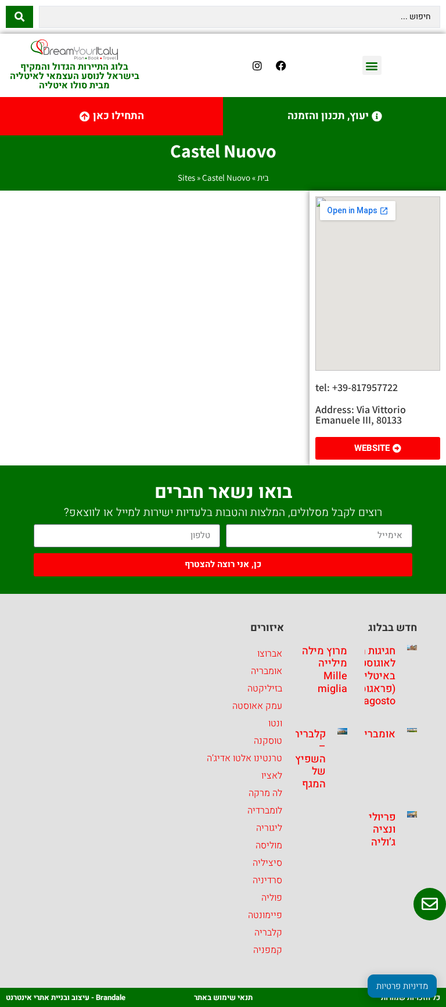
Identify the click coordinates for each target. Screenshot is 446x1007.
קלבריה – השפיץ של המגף (309, 759)
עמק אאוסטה (257, 706)
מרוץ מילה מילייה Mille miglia (324, 670)
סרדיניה (267, 880)
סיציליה (267, 863)
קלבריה (268, 933)
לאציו (271, 776)
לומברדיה (264, 811)
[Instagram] (257, 65)
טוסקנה (268, 741)
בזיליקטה (264, 689)
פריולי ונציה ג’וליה (382, 829)
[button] (372, 65)
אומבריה (376, 734)
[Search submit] (19, 17)
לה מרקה (265, 793)
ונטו (275, 723)
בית (263, 177)
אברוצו (269, 654)
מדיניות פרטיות (402, 986)
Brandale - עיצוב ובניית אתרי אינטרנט (65, 997)
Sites (186, 177)
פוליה (271, 898)
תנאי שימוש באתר (223, 997)
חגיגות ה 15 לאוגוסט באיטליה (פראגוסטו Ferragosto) (368, 676)
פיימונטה (265, 915)
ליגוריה (269, 828)
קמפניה (267, 950)
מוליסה (269, 845)
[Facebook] (281, 65)
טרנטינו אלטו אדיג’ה (244, 758)
